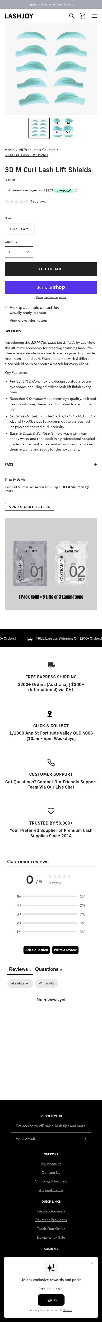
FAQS (9, 464)
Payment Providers (51, 1220)
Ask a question (36, 950)
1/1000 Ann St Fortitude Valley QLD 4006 (51, 733)
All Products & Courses (37, 150)
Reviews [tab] (20, 969)
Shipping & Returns (51, 1181)
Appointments (51, 1190)
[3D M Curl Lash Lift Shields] (39, 128)
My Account (51, 1164)
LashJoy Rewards (51, 1211)
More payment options (51, 297)
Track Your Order (51, 1229)
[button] (51, 897)
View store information (28, 320)
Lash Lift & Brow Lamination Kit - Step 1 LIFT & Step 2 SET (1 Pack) (47, 489)
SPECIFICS (13, 331)
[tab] (48, 969)
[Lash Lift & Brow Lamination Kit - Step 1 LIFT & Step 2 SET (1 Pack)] (51, 564)
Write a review (65, 950)
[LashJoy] (19, 16)
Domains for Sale (51, 1237)
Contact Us (51, 1172)
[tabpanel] (51, 1015)
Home (9, 150)
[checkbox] (46, 983)
